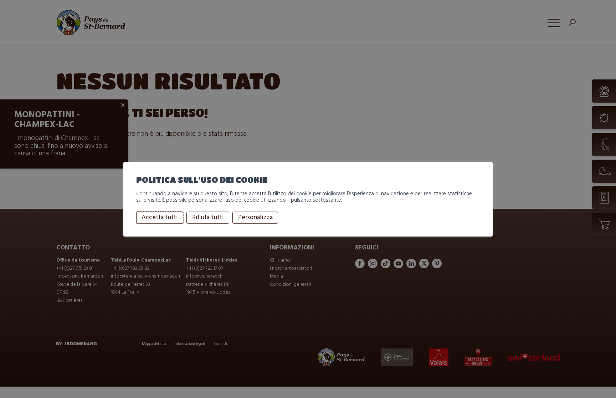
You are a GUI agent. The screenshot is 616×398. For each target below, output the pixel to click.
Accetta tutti (160, 217)
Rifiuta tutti (208, 217)
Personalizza (255, 217)
